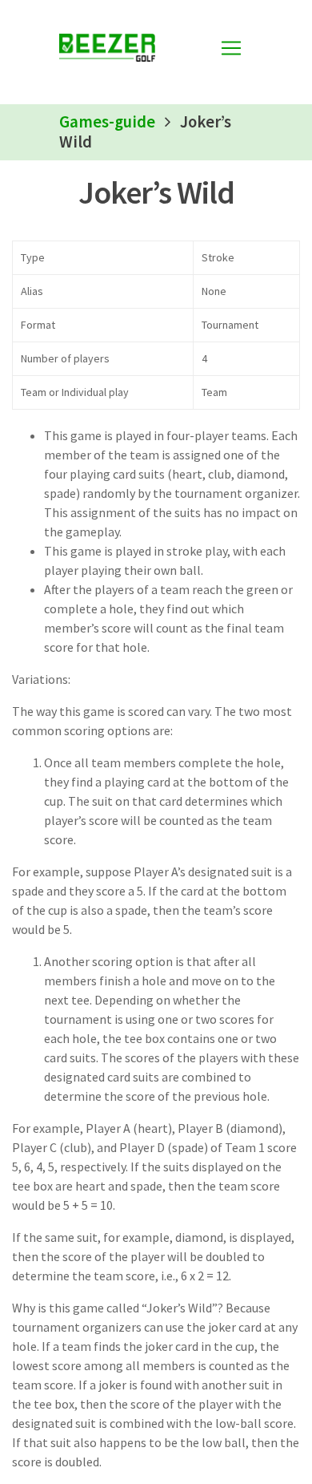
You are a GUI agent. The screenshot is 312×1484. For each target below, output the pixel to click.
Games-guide (107, 121)
